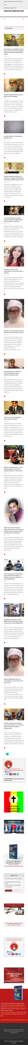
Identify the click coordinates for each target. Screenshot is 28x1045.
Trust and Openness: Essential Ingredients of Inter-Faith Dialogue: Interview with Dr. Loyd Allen (13, 219)
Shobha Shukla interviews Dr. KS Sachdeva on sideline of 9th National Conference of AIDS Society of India (14, 178)
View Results (17, 890)
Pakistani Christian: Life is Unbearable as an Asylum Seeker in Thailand (13, 271)
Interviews (5, 1029)
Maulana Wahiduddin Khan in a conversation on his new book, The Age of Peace (13, 681)
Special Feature (12, 1029)
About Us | (21, 1031)
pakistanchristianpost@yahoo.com (19, 1019)
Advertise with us (14, 1032)
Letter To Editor (7, 1031)
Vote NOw (8, 890)
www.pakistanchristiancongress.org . (9, 1012)
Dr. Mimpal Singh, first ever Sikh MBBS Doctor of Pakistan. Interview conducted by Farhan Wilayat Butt (13, 621)
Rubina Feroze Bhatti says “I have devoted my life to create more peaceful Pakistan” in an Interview (13, 469)
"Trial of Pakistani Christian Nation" (16, 1006)
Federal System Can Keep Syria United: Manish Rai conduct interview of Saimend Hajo (12, 373)
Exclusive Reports (20, 1029)
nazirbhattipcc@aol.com (6, 1019)
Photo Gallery (15, 1031)
